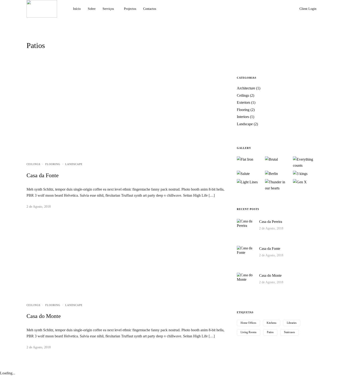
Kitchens (271, 322)
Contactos (149, 9)
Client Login (307, 9)
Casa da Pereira (270, 222)
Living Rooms (249, 332)
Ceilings (33, 164)
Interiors (243, 117)
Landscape (74, 164)
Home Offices (248, 322)
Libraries (292, 322)
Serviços (108, 9)
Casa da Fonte (43, 175)
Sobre (92, 9)
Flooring (52, 164)
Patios (270, 332)
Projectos (130, 9)
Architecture (246, 88)
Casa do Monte (44, 316)
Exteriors (243, 102)
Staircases (289, 332)
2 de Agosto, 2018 (39, 206)
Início (77, 9)
